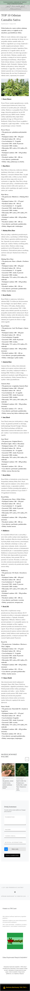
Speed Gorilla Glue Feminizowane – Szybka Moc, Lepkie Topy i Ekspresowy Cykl (21, 785)
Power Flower (7, 99)
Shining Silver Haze (9, 230)
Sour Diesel (6, 417)
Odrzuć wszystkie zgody (18, 6)
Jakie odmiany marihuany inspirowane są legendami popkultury (14, 917)
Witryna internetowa (14, 842)
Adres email (10, 836)
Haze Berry (6, 166)
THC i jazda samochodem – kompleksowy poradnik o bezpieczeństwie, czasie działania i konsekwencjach (15, 925)
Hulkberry (6, 530)
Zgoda (7, 6)
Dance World (7, 678)
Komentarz (10, 817)
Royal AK (6, 606)
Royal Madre (7, 295)
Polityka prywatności (15, 8)
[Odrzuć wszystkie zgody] (28, 5)
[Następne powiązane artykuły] (27, 759)
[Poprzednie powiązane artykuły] (23, 759)
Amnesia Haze (7, 362)
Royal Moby (6, 475)
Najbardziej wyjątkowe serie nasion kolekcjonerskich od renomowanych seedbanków (14, 921)
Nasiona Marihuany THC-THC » (16, 987)
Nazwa (8, 829)
